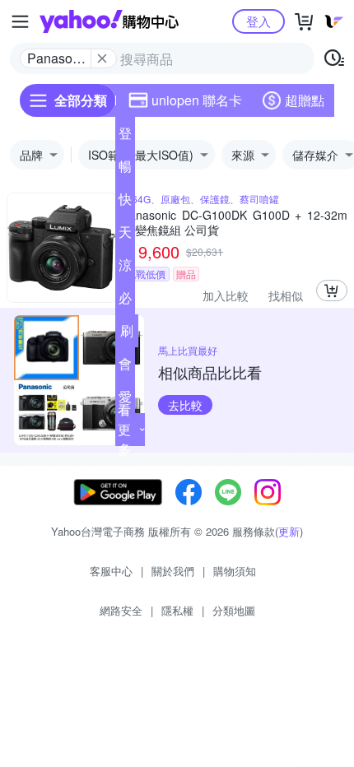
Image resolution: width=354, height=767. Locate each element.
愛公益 (125, 400)
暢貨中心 (125, 169)
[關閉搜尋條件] (102, 58)
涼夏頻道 (125, 268)
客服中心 (111, 571)
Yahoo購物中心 (109, 21)
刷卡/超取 (127, 334)
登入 (258, 21)
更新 (289, 531)
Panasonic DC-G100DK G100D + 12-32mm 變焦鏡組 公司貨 (234, 222)
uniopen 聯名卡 (196, 100)
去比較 (185, 405)
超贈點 (304, 100)
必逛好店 (125, 301)
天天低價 (125, 235)
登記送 (125, 136)
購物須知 (234, 571)
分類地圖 (233, 610)
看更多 (124, 429)
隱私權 (177, 610)
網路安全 (121, 610)
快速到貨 (125, 202)
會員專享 (125, 367)
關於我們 (172, 571)
